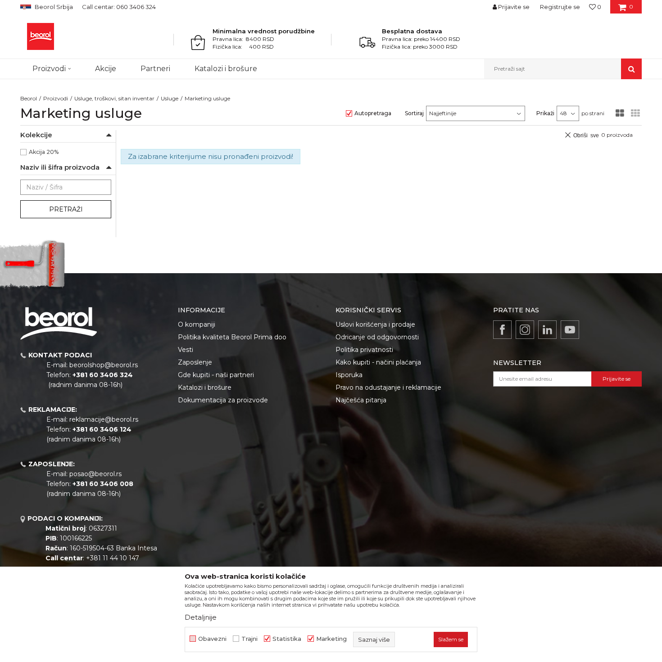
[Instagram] (525, 329)
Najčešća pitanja (361, 400)
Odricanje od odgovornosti (377, 337)
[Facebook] (502, 329)
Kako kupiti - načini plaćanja (378, 362)
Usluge (169, 98)
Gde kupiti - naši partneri (216, 375)
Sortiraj (414, 113)
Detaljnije (201, 617)
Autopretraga (372, 113)
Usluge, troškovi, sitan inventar (114, 98)
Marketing (331, 638)
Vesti (185, 350)
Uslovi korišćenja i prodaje (375, 324)
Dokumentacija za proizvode (223, 400)
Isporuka (349, 375)
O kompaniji (196, 324)
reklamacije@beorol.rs (103, 419)
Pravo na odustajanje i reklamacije (388, 387)
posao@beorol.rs (95, 474)
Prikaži (545, 113)
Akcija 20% (44, 152)
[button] (563, 69)
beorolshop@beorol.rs (103, 365)
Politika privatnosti (364, 350)
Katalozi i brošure (204, 387)
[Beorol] (40, 36)
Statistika (286, 638)
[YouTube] (570, 329)
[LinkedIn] (547, 329)
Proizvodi (55, 98)
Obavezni (212, 638)
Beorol (28, 98)
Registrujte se (560, 6)
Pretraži (66, 209)
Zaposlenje (195, 362)
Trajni (249, 638)
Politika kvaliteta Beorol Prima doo (232, 337)
